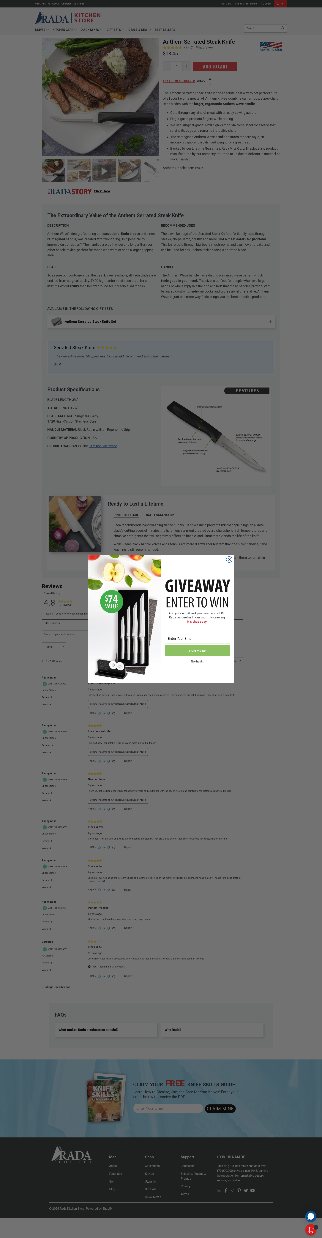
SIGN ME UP (197, 650)
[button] (310, 1216)
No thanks (197, 661)
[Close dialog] (229, 559)
